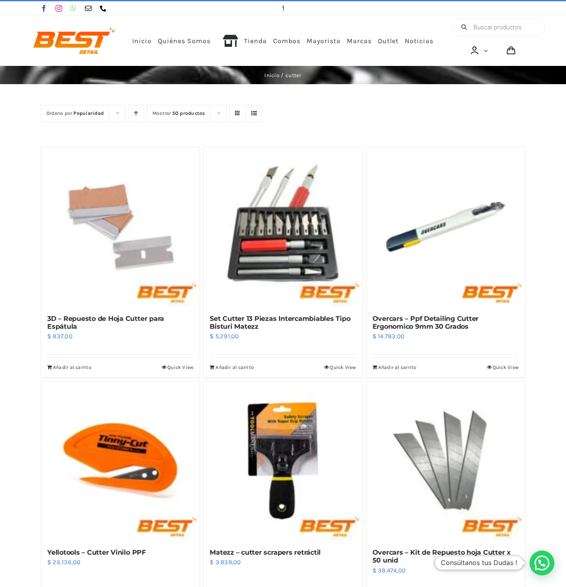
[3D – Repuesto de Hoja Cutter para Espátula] (120, 226)
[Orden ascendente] (136, 113)
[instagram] (59, 8)
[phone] (103, 8)
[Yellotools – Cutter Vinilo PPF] (120, 460)
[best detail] (74, 30)
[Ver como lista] (254, 113)
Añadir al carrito (72, 367)
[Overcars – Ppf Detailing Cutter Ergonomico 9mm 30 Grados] (445, 226)
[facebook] (44, 8)
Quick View (180, 367)
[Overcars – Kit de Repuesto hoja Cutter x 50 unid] (445, 460)
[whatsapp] (73, 8)
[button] (542, 563)
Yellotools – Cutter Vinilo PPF (96, 552)
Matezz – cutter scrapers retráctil (265, 552)
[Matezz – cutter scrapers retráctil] (282, 460)
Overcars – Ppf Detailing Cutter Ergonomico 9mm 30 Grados (425, 322)
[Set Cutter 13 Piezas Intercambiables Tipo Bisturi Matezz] (282, 226)
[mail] (88, 8)
